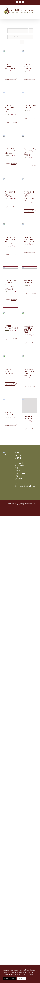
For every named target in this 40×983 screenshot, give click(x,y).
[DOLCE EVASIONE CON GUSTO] (10, 96)
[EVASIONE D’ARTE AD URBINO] (10, 140)
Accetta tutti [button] (21, 978)
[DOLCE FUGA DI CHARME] (10, 360)
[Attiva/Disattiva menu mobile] (36, 15)
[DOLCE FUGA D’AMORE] (29, 55)
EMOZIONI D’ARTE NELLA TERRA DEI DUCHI (29, 196)
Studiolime (29, 503)
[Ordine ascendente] (31, 30)
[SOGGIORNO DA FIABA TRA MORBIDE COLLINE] (10, 272)
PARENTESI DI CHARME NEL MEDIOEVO (10, 240)
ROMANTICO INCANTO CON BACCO (30, 152)
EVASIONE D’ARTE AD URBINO (10, 151)
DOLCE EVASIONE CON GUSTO (9, 108)
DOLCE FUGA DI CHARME (9, 371)
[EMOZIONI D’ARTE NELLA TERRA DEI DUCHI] (29, 183)
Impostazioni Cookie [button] (9, 978)
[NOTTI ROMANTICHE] (10, 317)
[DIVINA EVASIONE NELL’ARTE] (29, 228)
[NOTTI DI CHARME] (29, 272)
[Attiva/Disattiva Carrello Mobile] (32, 15)
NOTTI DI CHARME (28, 281)
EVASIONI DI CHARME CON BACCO (29, 372)
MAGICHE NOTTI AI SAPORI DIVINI (28, 329)
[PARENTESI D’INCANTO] (10, 403)
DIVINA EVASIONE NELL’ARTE (29, 239)
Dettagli (14, 79)
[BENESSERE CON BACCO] (10, 183)
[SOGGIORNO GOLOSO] (29, 96)
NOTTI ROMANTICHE (11, 327)
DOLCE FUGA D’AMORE (28, 66)
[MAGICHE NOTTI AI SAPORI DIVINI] (29, 317)
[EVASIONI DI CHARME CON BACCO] (29, 360)
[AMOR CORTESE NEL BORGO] (10, 55)
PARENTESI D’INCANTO (10, 413)
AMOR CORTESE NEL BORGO (10, 66)
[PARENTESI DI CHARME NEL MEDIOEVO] (10, 228)
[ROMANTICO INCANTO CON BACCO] (29, 140)
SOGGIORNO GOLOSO (30, 106)
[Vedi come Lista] (22, 42)
